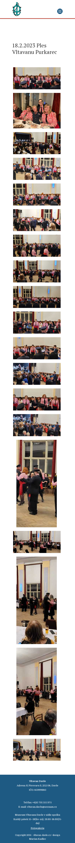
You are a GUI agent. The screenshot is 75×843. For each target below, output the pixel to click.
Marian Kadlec (37, 839)
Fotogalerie (37, 828)
